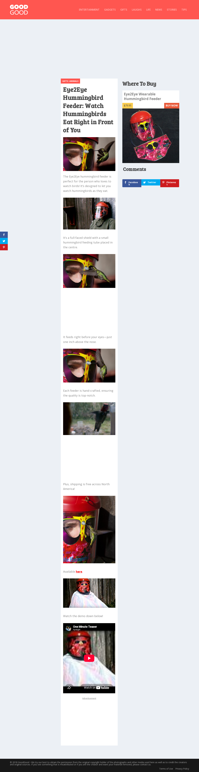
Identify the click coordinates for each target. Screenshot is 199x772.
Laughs (137, 9)
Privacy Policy (182, 768)
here (79, 571)
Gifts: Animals (70, 81)
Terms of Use (166, 768)
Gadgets (110, 9)
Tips (184, 9)
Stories (172, 9)
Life (148, 9)
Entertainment (89, 9)
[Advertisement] (99, 47)
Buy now (172, 105)
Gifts (123, 9)
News (158, 9)
